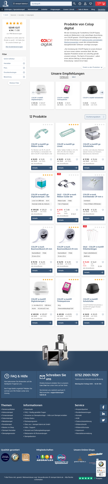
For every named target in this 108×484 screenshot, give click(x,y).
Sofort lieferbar (9, 59)
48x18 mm (87, 256)
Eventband (87, 201)
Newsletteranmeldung (84, 433)
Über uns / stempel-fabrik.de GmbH (37, 424)
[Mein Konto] (85, 4)
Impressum (80, 430)
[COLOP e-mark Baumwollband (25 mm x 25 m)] (40, 236)
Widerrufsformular (82, 427)
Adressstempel (7, 412)
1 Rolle (70, 201)
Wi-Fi (47, 201)
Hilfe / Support (30, 427)
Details (35, 168)
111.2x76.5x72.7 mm (43, 308)
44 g (59, 305)
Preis (5, 68)
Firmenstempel (7, 415)
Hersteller (7, 63)
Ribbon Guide (62, 201)
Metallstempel (7, 421)
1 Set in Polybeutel (63, 204)
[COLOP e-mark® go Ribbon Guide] (40, 133)
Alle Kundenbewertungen (14, 47)
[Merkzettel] (90, 4)
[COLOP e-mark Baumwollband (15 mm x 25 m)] (66, 236)
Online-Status (29, 418)
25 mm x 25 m (36, 256)
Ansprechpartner (82, 409)
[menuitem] (53, 4)
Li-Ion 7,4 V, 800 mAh (38, 201)
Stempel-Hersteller (9, 430)
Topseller (64, 77)
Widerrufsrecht (81, 424)
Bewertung (7, 77)
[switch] (101, 474)
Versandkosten (43, 477)
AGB (77, 418)
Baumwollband (36, 253)
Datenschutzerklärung (84, 421)
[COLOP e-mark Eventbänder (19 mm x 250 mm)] (92, 183)
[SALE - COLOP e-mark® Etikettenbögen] (92, 236)
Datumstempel (7, 418)
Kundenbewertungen (83, 412)
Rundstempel (7, 424)
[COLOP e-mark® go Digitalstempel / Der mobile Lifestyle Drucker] (40, 183)
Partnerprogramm (31, 421)
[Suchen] (74, 4)
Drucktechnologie (10, 72)
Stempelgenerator (8, 433)
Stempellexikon (30, 436)
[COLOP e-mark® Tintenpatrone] (66, 89)
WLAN (34, 308)
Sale (74, 77)
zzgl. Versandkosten (36, 163)
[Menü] (104, 461)
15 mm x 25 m (62, 256)
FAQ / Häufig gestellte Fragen (35, 412)
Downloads (29, 409)
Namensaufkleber (8, 409)
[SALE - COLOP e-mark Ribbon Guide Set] (66, 183)
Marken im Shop (8, 427)
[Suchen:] (51, 4)
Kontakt (79, 415)
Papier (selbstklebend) (90, 253)
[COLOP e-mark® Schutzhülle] (92, 89)
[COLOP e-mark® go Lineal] (66, 133)
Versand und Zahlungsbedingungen (37, 430)
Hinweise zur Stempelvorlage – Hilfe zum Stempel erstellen (46, 415)
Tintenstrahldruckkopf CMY (65, 308)
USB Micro (48, 305)
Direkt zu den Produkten (91, 67)
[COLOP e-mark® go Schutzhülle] (92, 133)
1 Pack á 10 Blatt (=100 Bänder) (92, 204)
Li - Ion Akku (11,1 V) (37, 305)
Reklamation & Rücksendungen (36, 433)
